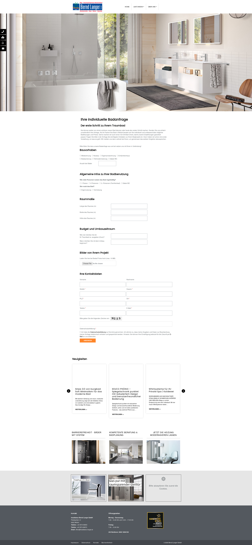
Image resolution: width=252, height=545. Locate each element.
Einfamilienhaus (124, 156)
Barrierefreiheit (107, 542)
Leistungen (138, 7)
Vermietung (98, 190)
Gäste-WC (113, 159)
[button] (3, 31)
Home (127, 7)
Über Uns (151, 7)
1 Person (84, 183)
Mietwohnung (86, 156)
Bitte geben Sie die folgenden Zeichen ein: (94, 318)
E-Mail (128, 308)
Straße (82, 289)
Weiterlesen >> (81, 409)
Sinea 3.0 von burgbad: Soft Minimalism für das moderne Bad (88, 391)
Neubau (96, 156)
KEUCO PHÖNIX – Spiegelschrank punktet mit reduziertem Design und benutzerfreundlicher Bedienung (126, 394)
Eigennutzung (86, 190)
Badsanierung (86, 159)
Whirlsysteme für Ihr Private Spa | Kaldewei (161, 390)
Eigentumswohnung (109, 156)
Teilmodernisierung (100, 159)
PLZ (81, 299)
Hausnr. (129, 289)
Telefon (82, 308)
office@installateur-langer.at (84, 530)
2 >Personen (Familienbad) (110, 183)
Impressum (75, 542)
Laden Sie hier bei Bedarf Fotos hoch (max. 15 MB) (97, 258)
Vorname (83, 279)
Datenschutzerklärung (87, 329)
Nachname (130, 279)
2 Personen (94, 183)
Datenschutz (86, 542)
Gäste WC (126, 183)
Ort (127, 299)
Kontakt (96, 542)
